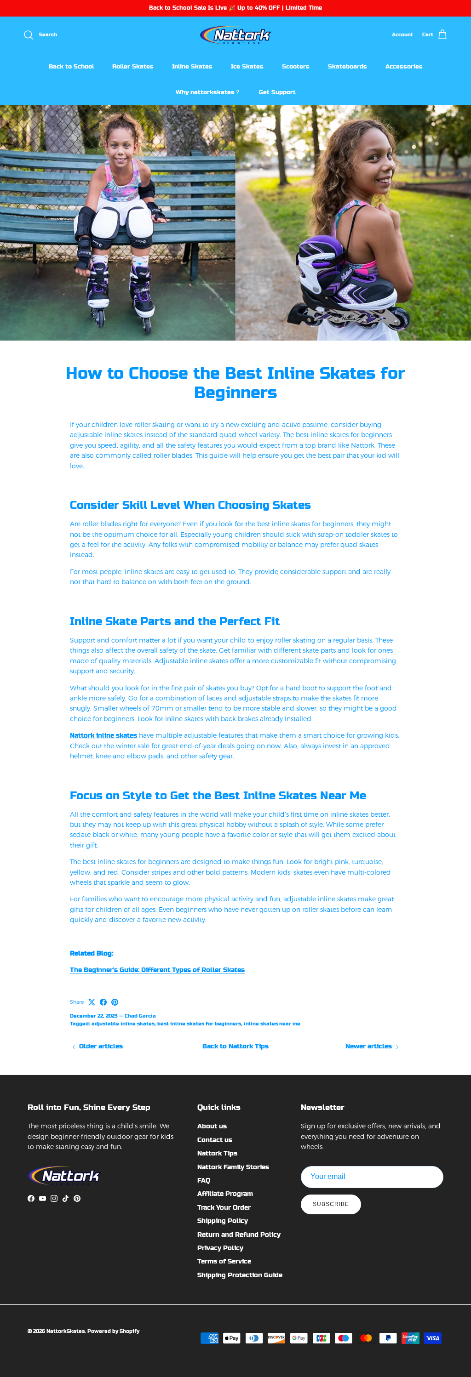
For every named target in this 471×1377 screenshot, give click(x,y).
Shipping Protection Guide (239, 1275)
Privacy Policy (220, 1248)
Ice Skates (247, 66)
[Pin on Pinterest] (114, 1002)
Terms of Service (224, 1261)
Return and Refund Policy (239, 1234)
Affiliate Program (225, 1193)
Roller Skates (133, 66)
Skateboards (347, 66)
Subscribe (331, 1204)
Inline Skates (192, 66)
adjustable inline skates (123, 1024)
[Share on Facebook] (103, 1002)
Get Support (277, 92)
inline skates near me (272, 1024)
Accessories (404, 66)
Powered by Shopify (113, 1331)
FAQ (203, 1180)
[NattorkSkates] (235, 35)
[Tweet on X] (91, 1002)
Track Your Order (224, 1207)
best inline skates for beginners (199, 1024)
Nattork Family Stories (233, 1167)
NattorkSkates (65, 1331)
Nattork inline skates (103, 735)
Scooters (296, 66)
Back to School (71, 66)
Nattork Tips (217, 1153)
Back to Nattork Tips (235, 1046)
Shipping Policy (222, 1220)
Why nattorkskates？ (208, 92)
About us (212, 1126)
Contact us (214, 1140)
